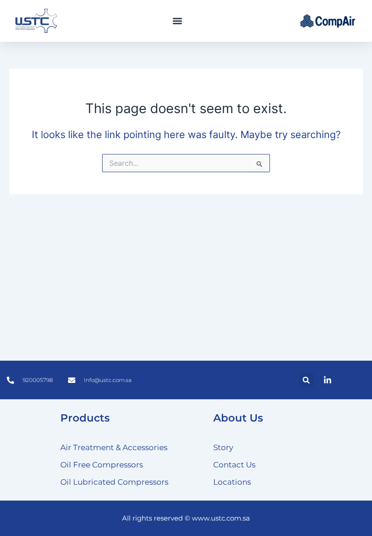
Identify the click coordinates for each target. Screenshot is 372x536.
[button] (177, 21)
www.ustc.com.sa (221, 518)
